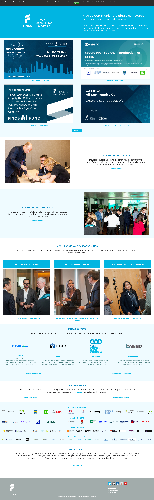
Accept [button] (76, 3)
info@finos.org (113, 490)
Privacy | (60, 496)
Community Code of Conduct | (79, 496)
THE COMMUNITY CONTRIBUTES (127, 264)
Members (77, 392)
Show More (77, 130)
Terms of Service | (66, 496)
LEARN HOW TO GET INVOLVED (127, 318)
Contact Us (112, 488)
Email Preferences (91, 496)
